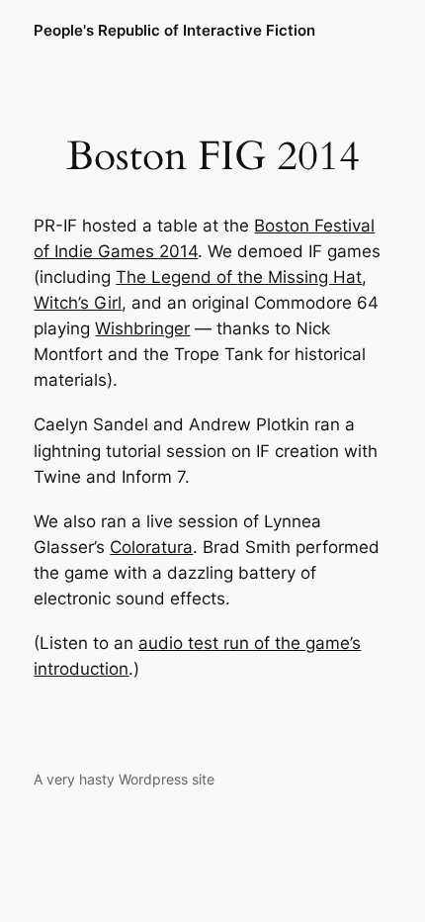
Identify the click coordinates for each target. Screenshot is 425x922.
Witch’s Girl (78, 303)
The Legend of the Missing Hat (239, 277)
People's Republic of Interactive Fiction (174, 31)
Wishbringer (142, 328)
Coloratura (151, 547)
